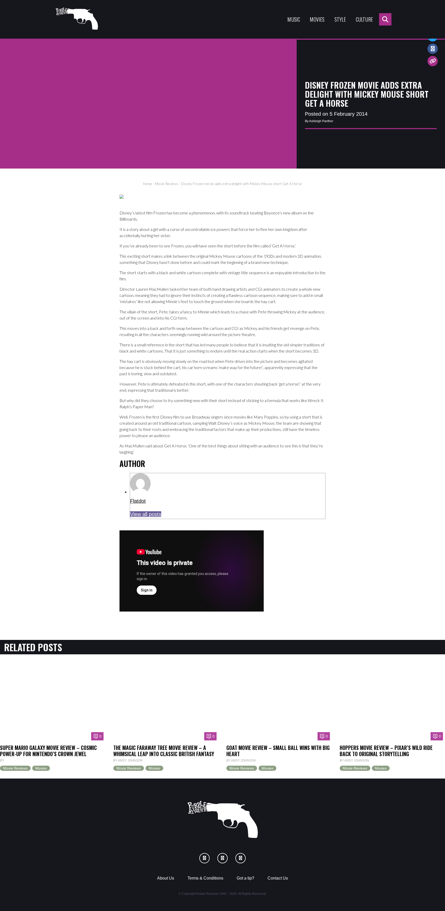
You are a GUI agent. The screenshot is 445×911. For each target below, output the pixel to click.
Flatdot (138, 501)
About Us (165, 878)
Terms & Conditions (205, 878)
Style (340, 19)
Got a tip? (245, 878)
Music (293, 19)
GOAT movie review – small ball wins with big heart (278, 751)
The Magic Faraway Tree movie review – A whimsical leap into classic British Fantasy (163, 751)
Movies (317, 19)
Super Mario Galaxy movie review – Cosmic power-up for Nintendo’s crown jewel (48, 751)
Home (147, 183)
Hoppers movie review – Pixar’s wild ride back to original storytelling (386, 751)
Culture (364, 19)
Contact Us (278, 878)
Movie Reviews (166, 183)
